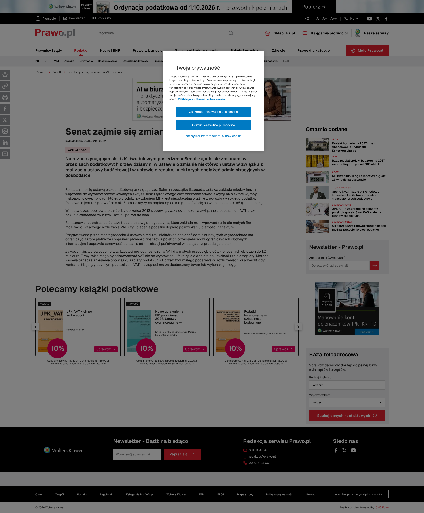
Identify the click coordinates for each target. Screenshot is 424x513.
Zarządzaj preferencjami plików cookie (214, 136)
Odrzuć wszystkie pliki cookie (213, 125)
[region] (213, 101)
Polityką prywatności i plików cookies (202, 99)
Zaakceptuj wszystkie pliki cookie (213, 112)
